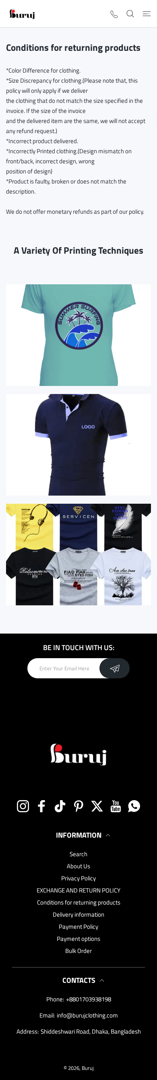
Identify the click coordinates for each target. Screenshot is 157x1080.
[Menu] (146, 13)
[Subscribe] (114, 668)
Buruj (88, 1068)
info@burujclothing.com (87, 1015)
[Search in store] (130, 13)
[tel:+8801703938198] (114, 14)
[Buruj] (22, 13)
